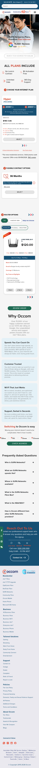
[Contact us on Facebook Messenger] (1, 530)
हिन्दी (34, 2)
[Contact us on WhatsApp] (1, 536)
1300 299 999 (7, 2)
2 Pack (19, 290)
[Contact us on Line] (1, 541)
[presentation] (24, 145)
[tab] (4, 220)
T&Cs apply (32, 158)
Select (19, 139)
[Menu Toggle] (35, 12)
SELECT (19, 192)
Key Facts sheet (27, 150)
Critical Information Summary (11, 150)
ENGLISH (26, 2)
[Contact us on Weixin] (2, 547)
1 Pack (10, 290)
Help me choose (28, 220)
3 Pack (28, 290)
